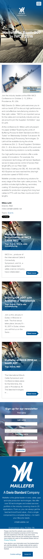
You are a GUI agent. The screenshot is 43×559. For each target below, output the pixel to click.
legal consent (20, 442)
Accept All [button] (27, 554)
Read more (31, 273)
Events (10, 213)
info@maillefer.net (21, 522)
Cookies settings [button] (15, 554)
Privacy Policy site (10, 540)
